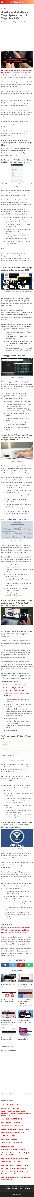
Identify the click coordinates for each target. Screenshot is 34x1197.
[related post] (8, 978)
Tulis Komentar (28, 22)
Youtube (27, 1188)
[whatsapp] (29, 965)
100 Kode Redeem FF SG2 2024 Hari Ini (15, 1165)
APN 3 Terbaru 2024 (8, 1136)
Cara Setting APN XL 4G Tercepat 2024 (15, 1158)
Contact (14, 1186)
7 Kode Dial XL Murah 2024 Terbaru (14, 1105)
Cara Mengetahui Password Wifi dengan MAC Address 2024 (16, 694)
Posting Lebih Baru (7, 1094)
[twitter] (13, 965)
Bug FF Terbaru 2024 (9, 1146)
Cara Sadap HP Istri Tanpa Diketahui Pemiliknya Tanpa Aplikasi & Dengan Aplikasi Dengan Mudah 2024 (16, 1113)
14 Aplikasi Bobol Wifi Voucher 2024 (13, 690)
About (7, 1186)
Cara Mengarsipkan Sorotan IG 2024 (14, 1168)
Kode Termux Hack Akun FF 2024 (13, 1126)
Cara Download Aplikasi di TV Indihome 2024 (8, 1000)
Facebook (16, 1191)
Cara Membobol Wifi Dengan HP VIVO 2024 (24, 1021)
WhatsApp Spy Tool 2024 (10, 1108)
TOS (21, 1188)
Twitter (9, 1191)
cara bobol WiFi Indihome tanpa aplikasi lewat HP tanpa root (15, 930)
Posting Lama (27, 1094)
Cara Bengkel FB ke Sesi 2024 (12, 1161)
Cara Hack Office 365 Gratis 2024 (13, 1132)
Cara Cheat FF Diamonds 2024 (12, 1143)
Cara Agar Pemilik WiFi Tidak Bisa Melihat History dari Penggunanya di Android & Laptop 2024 (25, 1003)
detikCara (17, 2)
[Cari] (32, 2)
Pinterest (24, 1191)
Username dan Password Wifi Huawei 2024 (8, 1038)
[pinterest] (21, 965)
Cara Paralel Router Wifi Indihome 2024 (14, 685)
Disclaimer (7, 1188)
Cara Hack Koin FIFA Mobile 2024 (13, 1119)
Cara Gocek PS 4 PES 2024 (11, 1122)
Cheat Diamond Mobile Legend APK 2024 (15, 1129)
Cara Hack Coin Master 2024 (11, 1139)
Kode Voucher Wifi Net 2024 (8, 985)
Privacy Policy (23, 1186)
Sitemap (14, 1188)
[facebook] (5, 965)
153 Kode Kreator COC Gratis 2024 (13, 1149)
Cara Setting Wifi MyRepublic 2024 (13, 688)
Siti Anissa (7, 22)
